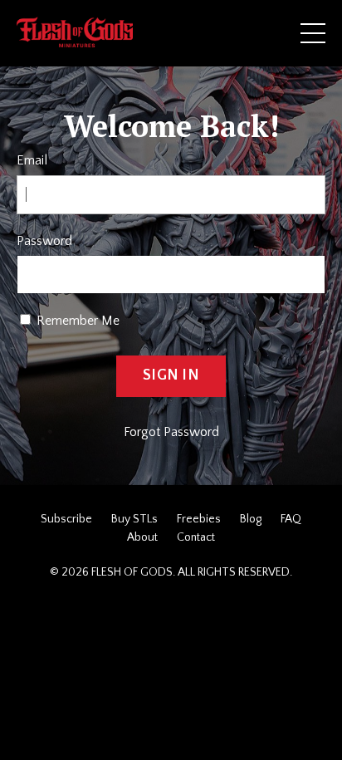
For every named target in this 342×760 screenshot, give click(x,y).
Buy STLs (134, 519)
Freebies (199, 519)
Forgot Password (171, 431)
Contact (196, 537)
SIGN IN (171, 375)
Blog (250, 519)
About (142, 537)
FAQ (291, 519)
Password (44, 240)
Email (32, 160)
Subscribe (66, 519)
